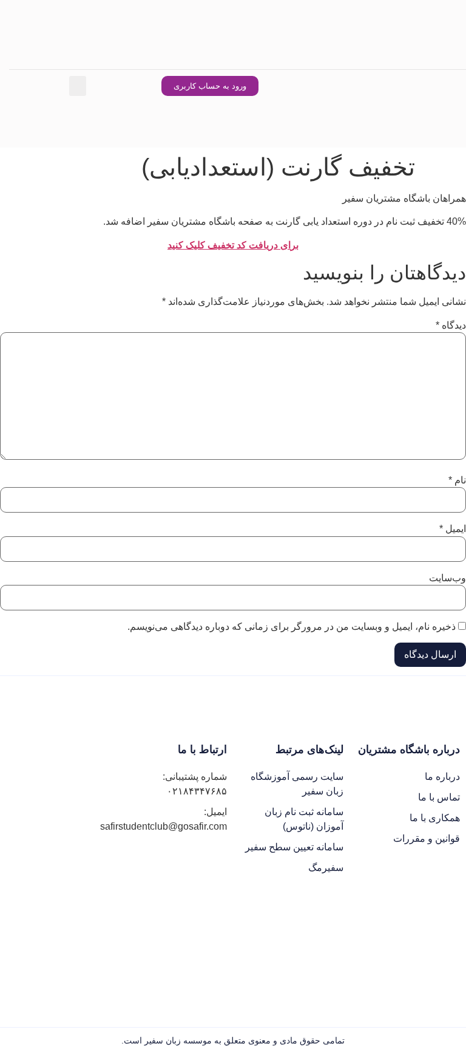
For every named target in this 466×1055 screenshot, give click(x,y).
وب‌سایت (447, 578)
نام (457, 480)
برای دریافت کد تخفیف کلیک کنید (233, 245)
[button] (77, 86)
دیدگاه (451, 325)
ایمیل (452, 529)
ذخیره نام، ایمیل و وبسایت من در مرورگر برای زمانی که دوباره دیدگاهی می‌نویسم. (291, 627)
